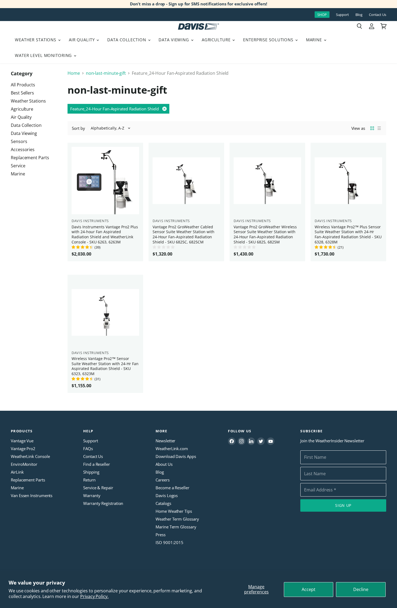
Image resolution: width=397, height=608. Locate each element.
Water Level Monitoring (44, 55)
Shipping (91, 472)
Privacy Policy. (94, 596)
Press (161, 534)
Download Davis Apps (176, 456)
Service (18, 166)
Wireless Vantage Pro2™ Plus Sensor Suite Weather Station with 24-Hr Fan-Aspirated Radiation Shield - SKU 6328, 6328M (348, 234)
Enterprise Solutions (269, 39)
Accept (308, 589)
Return (89, 480)
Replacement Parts (30, 158)
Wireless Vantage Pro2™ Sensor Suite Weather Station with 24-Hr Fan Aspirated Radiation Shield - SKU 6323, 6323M (105, 366)
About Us (164, 464)
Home (74, 73)
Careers (162, 480)
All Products (23, 85)
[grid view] (372, 128)
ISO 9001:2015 (169, 542)
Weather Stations (36, 39)
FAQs (88, 448)
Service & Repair (98, 487)
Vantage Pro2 (23, 448)
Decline (360, 589)
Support (342, 15)
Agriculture (217, 39)
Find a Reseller (96, 464)
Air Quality (82, 39)
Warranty (91, 495)
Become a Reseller (172, 487)
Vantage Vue (22, 440)
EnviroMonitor (24, 464)
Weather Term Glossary (177, 519)
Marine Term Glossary (176, 526)
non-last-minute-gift (106, 73)
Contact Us (377, 15)
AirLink (17, 472)
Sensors (19, 141)
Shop (322, 14)
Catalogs (163, 503)
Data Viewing (174, 39)
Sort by (78, 128)
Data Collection (127, 39)
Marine (314, 39)
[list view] (379, 128)
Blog (358, 15)
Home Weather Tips (174, 511)
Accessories (23, 149)
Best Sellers (22, 93)
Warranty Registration (103, 503)
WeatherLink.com (172, 448)
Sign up (343, 505)
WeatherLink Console (30, 456)
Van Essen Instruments (31, 495)
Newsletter (165, 440)
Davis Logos (167, 495)
